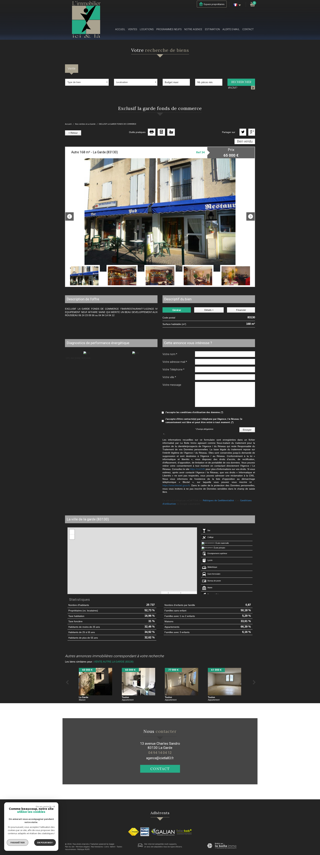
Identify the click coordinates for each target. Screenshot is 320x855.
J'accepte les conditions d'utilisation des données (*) (194, 412)
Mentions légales (83, 847)
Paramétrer (17, 842)
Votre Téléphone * (173, 369)
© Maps (174, 592)
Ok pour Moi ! (45, 842)
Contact (248, 29)
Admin (112, 847)
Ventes (132, 29)
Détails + (209, 310)
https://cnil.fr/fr (197, 469)
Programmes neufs (169, 29)
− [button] (72, 537)
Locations (147, 29)
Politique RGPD (83, 849)
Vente (72, 68)
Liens (106, 847)
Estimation (212, 29)
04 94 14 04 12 (160, 753)
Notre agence (193, 29)
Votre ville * (169, 377)
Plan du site (69, 847)
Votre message (171, 384)
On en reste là (43, 806)
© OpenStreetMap (189, 592)
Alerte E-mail (231, 29)
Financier (241, 310)
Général (176, 310)
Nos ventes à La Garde (85, 124)
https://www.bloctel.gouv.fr (176, 485)
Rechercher (241, 82)
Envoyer (247, 429)
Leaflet (165, 592)
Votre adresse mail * (174, 361)
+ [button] (72, 532)
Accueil (120, 29)
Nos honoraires (97, 847)
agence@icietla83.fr (160, 758)
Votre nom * (169, 354)
